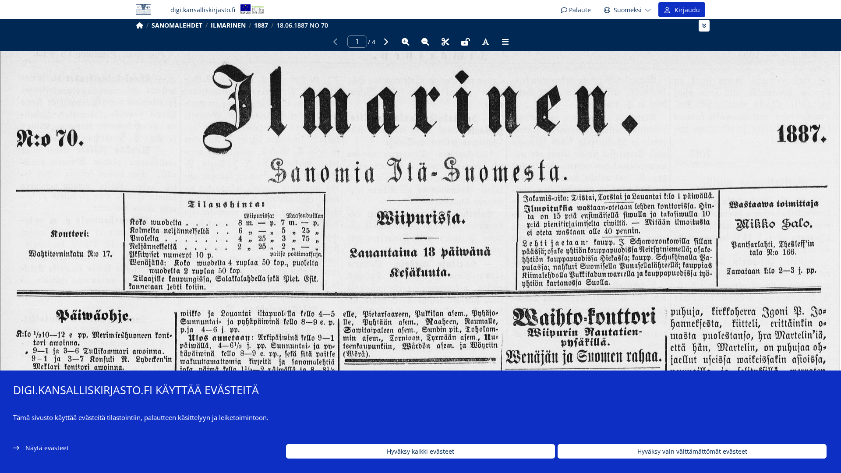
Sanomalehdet (177, 25)
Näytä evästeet (47, 448)
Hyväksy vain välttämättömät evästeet (692, 451)
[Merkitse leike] (445, 41)
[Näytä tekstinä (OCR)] (485, 41)
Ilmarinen (228, 25)
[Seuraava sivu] (385, 41)
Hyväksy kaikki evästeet (420, 451)
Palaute (579, 10)
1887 (261, 25)
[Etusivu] (139, 25)
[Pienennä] (425, 41)
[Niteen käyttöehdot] (465, 41)
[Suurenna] (405, 41)
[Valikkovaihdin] (704, 26)
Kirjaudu (685, 10)
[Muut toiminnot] (505, 41)
